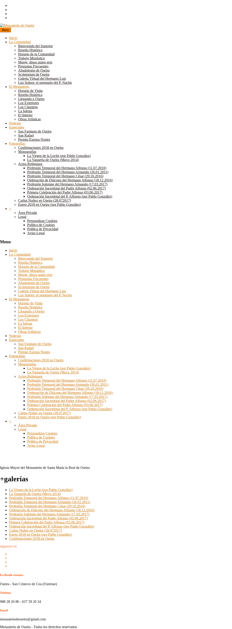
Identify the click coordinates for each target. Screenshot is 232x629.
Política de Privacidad (42, 229)
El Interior (25, 115)
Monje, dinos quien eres (35, 62)
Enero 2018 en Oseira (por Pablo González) (49, 204)
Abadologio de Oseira (34, 70)
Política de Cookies (41, 225)
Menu (5, 30)
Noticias (15, 123)
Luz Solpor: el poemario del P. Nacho (45, 82)
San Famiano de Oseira (34, 131)
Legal (22, 217)
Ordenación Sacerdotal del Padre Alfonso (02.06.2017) (66, 188)
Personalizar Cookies (42, 221)
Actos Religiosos (30, 164)
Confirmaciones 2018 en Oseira (40, 148)
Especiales (16, 127)
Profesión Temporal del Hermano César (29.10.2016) (65, 176)
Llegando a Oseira (31, 99)
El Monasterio (19, 87)
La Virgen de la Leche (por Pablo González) (59, 156)
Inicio (13, 38)
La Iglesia (25, 111)
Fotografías (17, 143)
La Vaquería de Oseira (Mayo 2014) (53, 160)
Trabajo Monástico (31, 58)
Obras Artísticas (29, 119)
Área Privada (27, 213)
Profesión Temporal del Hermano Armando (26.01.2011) (67, 172)
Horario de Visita (30, 91)
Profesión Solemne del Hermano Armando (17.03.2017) (67, 184)
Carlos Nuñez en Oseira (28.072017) (44, 200)
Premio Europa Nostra (34, 139)
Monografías (27, 152)
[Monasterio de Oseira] (17, 25)
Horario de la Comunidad (36, 54)
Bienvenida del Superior (35, 46)
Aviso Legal (36, 233)
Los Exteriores (28, 103)
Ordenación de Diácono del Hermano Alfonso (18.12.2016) (70, 180)
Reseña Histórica (30, 50)
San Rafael (26, 135)
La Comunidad (20, 42)
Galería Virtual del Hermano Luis (42, 78)
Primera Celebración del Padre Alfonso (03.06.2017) (64, 192)
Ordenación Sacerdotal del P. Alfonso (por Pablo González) (69, 196)
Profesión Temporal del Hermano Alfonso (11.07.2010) (66, 168)
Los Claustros (28, 107)
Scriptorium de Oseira (33, 74)
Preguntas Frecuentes (33, 66)
